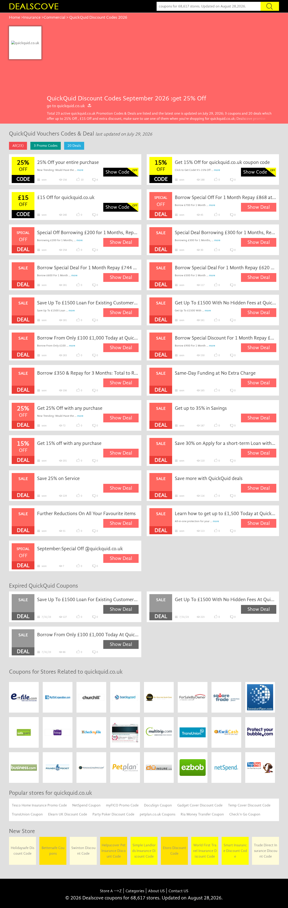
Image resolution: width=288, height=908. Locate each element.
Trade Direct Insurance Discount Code (265, 850)
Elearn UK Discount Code (67, 814)
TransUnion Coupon (27, 814)
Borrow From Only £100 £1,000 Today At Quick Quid (88, 635)
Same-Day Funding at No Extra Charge (215, 373)
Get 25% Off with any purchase (69, 408)
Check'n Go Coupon (244, 814)
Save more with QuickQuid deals (209, 478)
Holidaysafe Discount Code (22, 851)
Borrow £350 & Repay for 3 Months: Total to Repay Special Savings (88, 373)
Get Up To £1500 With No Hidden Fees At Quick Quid (226, 599)
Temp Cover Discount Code (249, 805)
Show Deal (259, 207)
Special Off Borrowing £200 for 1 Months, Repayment (88, 232)
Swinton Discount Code (83, 851)
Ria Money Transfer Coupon (202, 814)
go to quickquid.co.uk (66, 106)
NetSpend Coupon (86, 805)
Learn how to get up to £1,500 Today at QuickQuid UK (226, 513)
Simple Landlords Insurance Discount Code (144, 850)
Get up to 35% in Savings (201, 408)
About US (156, 891)
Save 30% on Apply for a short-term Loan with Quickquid (226, 443)
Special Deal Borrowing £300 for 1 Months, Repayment (226, 232)
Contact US (178, 891)
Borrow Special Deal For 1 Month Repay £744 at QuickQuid (88, 268)
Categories (135, 891)
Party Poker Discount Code (113, 814)
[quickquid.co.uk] (25, 42)
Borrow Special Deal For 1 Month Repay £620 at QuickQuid (226, 268)
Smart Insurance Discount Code (235, 850)
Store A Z (111, 891)
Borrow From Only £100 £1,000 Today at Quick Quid (88, 338)
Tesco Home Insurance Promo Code (39, 805)
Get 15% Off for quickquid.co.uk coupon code (222, 162)
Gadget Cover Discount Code (200, 805)
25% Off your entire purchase (68, 162)
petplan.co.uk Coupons (157, 814)
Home (14, 17)
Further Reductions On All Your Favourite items (86, 513)
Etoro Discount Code (174, 851)
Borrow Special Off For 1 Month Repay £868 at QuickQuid (226, 197)
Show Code (117, 172)
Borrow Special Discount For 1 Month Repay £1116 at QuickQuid (226, 338)
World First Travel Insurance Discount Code (205, 850)
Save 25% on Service (58, 478)
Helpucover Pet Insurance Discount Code (113, 850)
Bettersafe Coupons (53, 851)
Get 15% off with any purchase (69, 443)
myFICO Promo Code (122, 805)
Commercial (54, 17)
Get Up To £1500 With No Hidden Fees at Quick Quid (226, 303)
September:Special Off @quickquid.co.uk (80, 549)
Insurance (31, 17)
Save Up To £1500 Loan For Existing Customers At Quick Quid (88, 599)
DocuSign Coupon (158, 805)
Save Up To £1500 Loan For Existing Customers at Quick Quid (88, 303)
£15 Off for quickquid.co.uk (65, 197)
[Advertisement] (160, 60)
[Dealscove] (35, 6)
